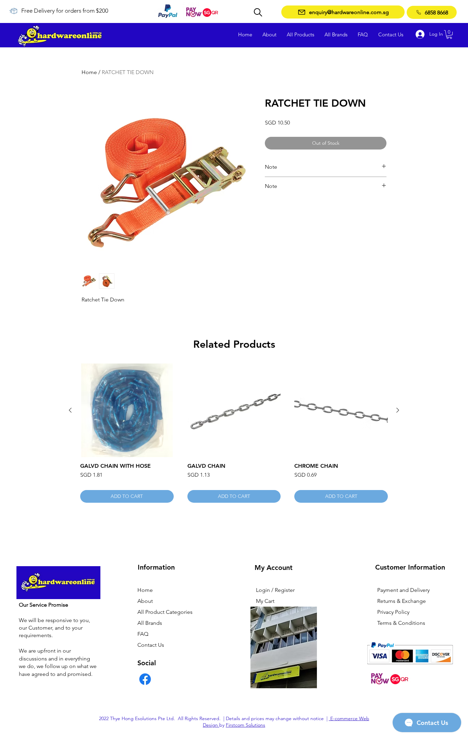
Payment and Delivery (403, 590)
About (145, 601)
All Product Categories (165, 612)
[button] (449, 34)
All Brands (149, 623)
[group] (234, 433)
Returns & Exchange (401, 601)
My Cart (265, 601)
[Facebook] (145, 679)
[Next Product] (398, 410)
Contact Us (150, 645)
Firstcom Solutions (245, 725)
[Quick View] (127, 410)
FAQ (142, 634)
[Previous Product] (70, 410)
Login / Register (275, 590)
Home (89, 72)
